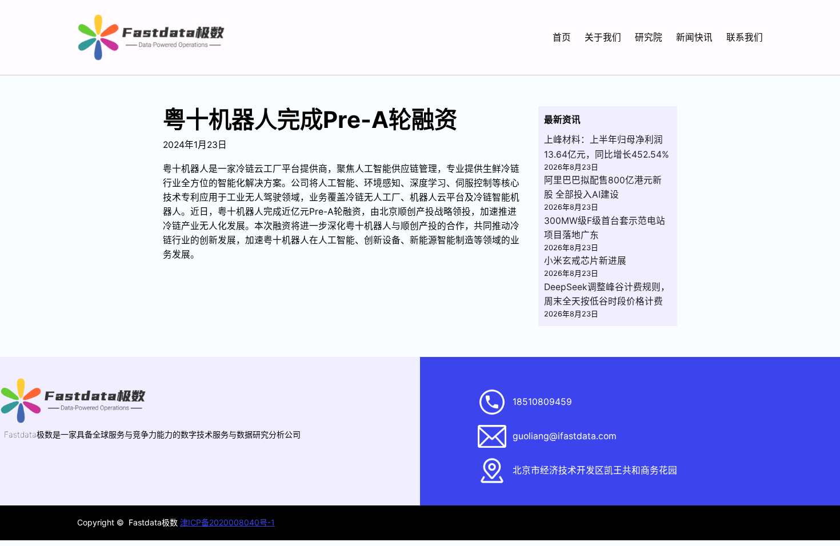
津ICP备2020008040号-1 (227, 522)
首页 (562, 37)
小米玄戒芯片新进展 (585, 260)
